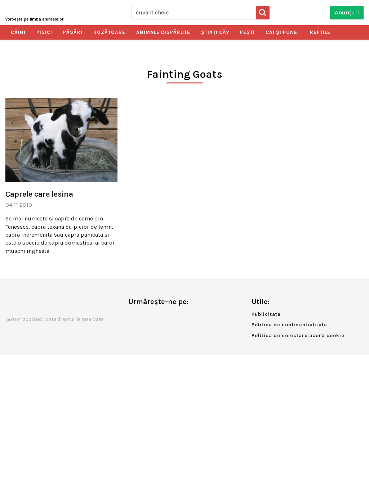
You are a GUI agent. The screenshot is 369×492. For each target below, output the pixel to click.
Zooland (34, 19)
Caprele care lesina (39, 194)
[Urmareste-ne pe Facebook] (133, 317)
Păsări (73, 32)
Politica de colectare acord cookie (298, 335)
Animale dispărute (163, 32)
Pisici (44, 32)
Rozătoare (109, 32)
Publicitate (266, 314)
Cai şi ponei (282, 32)
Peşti (247, 32)
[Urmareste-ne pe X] (145, 317)
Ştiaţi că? (215, 32)
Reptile (320, 32)
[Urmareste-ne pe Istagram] (157, 317)
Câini (18, 32)
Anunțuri (347, 12)
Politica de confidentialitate (289, 325)
